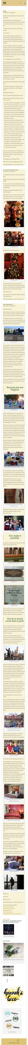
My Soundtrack (6, 100)
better (4, 56)
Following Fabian (7, 910)
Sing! (4, 11)
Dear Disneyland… (8, 304)
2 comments (12, 12)
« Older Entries (6, 919)
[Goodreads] (17, 1040)
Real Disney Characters (9, 908)
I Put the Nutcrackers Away (10, 170)
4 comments (12, 306)
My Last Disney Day (8, 912)
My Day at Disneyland (8, 906)
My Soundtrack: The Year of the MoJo (12, 914)
